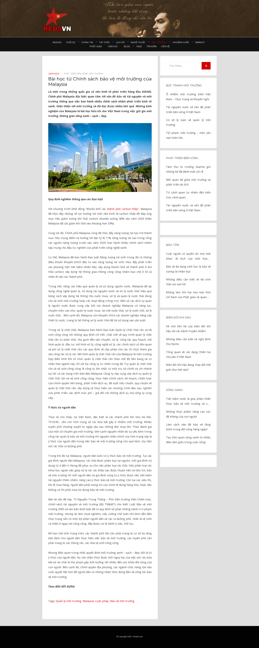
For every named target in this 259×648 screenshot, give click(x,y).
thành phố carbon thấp (122, 209)
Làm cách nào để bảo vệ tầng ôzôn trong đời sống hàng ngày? (188, 427)
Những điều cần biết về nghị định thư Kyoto (188, 341)
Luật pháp (102, 601)
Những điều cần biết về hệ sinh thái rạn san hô (188, 282)
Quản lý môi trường (68, 601)
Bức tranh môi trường (184, 85)
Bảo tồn (172, 245)
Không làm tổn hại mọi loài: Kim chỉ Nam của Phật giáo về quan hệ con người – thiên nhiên (188, 295)
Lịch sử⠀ (121, 42)
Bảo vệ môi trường (122, 601)
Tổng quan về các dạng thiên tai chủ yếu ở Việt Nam (188, 354)
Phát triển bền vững (182, 158)
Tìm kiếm (151, 46)
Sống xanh (174, 390)
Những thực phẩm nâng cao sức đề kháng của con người (188, 414)
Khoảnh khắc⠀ (182, 42)
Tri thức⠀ (105, 42)
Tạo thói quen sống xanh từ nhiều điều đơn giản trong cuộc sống (188, 440)
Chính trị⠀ (88, 42)
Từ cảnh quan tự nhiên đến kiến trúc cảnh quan (188, 195)
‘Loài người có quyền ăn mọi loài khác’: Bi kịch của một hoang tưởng (188, 256)
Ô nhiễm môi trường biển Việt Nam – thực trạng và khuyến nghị (188, 96)
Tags (139, 46)
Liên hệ (165, 46)
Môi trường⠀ (160, 42)
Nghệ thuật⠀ (139, 42)
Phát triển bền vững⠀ (76, 73)
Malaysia (88, 601)
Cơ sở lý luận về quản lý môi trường (188, 122)
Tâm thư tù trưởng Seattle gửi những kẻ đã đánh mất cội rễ (188, 169)
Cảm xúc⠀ (113, 46)
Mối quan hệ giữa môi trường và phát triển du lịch (188, 182)
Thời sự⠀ (71, 42)
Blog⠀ (128, 46)
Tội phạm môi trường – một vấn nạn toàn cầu (188, 135)
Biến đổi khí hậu (178, 317)
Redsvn (57, 42)
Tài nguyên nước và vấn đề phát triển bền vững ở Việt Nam (188, 109)
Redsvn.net (138, 636)
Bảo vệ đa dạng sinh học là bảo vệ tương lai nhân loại (188, 269)
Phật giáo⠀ (97, 46)
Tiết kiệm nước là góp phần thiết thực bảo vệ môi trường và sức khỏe (188, 401)
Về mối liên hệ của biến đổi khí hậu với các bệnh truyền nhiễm (188, 328)
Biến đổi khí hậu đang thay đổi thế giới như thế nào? (188, 367)
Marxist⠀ (201, 42)
